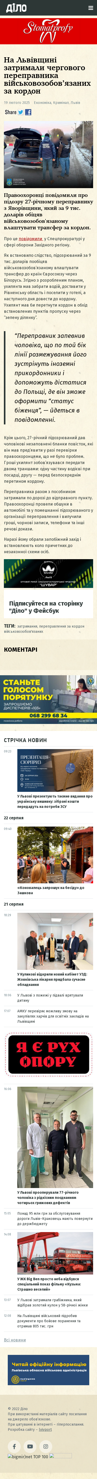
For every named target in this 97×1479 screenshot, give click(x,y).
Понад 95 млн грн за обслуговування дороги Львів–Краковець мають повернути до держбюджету (55, 1218)
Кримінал (61, 103)
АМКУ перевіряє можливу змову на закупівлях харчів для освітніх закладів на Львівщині (53, 1016)
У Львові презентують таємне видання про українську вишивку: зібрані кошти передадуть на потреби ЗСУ (55, 801)
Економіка (42, 103)
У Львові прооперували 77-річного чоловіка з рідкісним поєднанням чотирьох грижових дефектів (48, 1197)
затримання (27, 626)
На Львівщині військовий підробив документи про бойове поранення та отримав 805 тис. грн (48, 1321)
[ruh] (48, 1076)
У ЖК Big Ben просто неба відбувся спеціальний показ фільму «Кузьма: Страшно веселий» (49, 1284)
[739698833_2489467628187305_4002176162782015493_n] (48, 42)
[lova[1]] (48, 1383)
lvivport (45, 1429)
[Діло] (16, 8)
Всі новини (15, 1340)
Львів (75, 103)
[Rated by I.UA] (60, 1456)
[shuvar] (48, 586)
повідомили (31, 238)
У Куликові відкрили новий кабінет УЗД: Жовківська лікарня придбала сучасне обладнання (52, 979)
